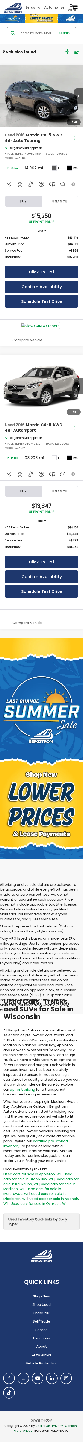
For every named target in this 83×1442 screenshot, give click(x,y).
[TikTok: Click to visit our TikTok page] (9, 1393)
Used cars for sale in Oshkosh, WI (38, 1203)
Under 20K (41, 1313)
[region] (41, 247)
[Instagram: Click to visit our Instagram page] (66, 1378)
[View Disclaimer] (73, 184)
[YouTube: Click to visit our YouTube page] (37, 1378)
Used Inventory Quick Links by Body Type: (37, 1221)
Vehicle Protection (41, 1363)
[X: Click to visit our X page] (23, 1378)
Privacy (57, 1426)
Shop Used (41, 1304)
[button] (78, 96)
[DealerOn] (41, 1420)
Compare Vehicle (27, 340)
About (41, 1346)
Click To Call (41, 272)
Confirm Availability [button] (41, 287)
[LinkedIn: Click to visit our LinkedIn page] (52, 1378)
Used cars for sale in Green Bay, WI (37, 1176)
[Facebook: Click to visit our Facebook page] (9, 1378)
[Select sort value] (75, 52)
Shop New (41, 1296)
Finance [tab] (60, 201)
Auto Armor (41, 1354)
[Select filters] (67, 52)
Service (41, 1329)
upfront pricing (22, 1089)
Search (64, 33)
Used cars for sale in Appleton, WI (32, 1174)
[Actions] (74, 138)
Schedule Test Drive (41, 301)
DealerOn (43, 1426)
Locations (41, 1338)
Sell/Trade (41, 1321)
